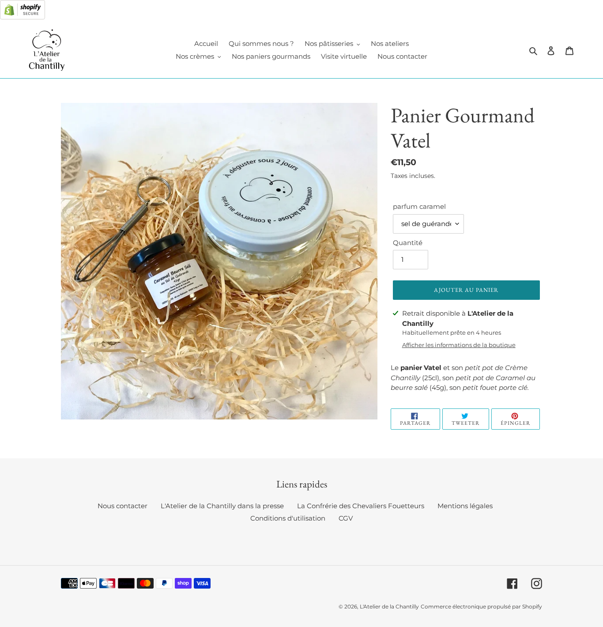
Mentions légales (465, 506)
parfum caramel (419, 206)
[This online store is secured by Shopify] (22, 17)
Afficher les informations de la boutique (459, 344)
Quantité (407, 242)
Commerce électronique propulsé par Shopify (481, 606)
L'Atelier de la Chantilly (389, 606)
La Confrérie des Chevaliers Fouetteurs (360, 506)
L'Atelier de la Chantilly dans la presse (222, 506)
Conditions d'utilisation (287, 518)
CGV (346, 518)
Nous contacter (122, 506)
